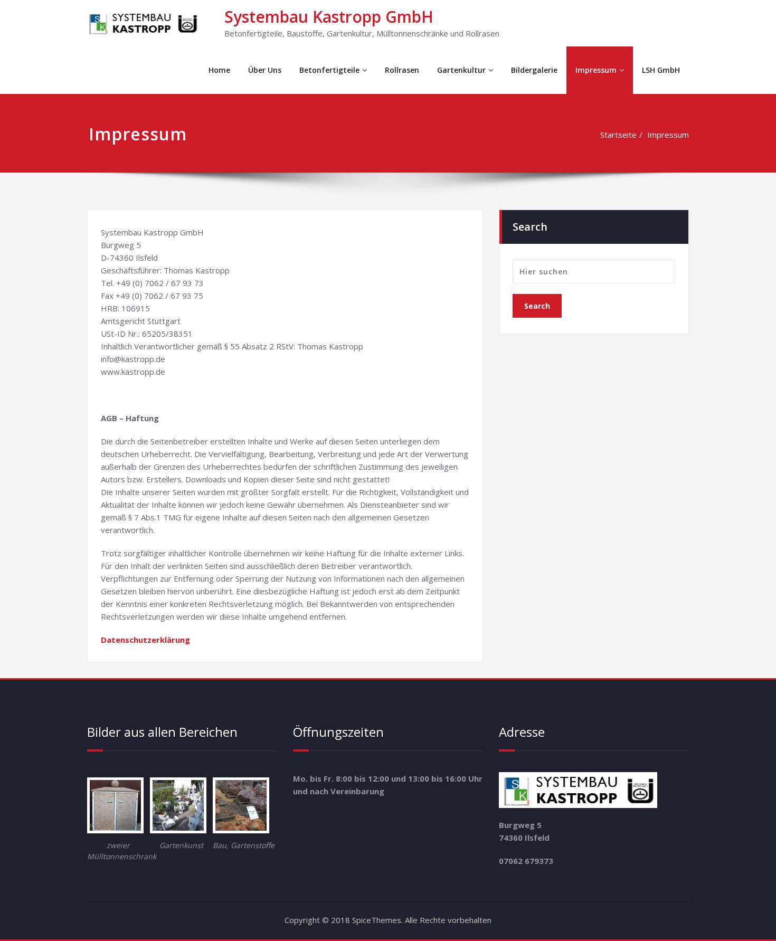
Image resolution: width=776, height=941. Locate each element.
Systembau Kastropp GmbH (328, 16)
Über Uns (264, 70)
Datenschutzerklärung (145, 639)
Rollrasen (402, 70)
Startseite (618, 134)
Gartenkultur (461, 70)
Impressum (596, 70)
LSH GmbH (661, 70)
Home (219, 70)
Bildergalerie (534, 70)
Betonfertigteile (329, 70)
